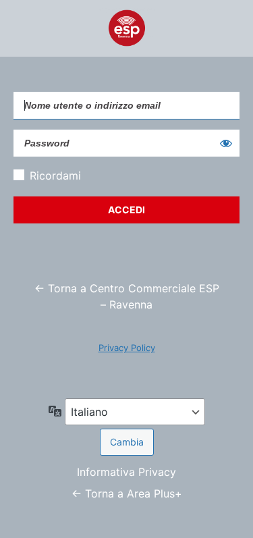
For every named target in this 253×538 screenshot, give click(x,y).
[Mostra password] (226, 143)
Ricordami (55, 175)
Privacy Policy (127, 347)
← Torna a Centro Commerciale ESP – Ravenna (126, 296)
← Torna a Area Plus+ (127, 493)
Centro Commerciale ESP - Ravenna (127, 28)
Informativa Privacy (126, 472)
